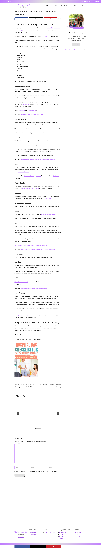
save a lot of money (23, 172)
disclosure (45, 36)
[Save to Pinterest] (50, 18)
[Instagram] (5, 1)
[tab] (35, 428)
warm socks (21, 110)
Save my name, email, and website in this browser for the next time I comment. (37, 471)
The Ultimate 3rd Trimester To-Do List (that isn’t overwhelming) (50, 384)
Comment (17, 443)
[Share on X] (36, 18)
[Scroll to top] (98, 543)
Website (50, 467)
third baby (26, 104)
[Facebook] (2, 1)
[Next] (58, 413)
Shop (83, 5)
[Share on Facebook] (21, 18)
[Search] (85, 49)
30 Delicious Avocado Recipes (93, 1)
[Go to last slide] (18, 413)
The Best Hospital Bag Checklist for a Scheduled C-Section (37, 159)
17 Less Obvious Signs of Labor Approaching (34, 288)
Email (33, 467)
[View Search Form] (11, 1)
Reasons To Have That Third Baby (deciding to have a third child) (24, 384)
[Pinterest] (8, 1)
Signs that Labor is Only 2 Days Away (32, 114)
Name (17, 467)
